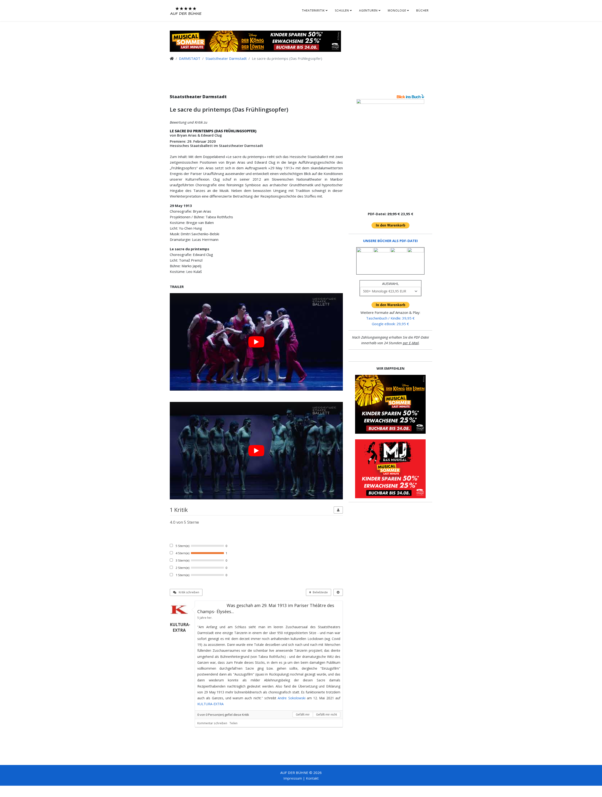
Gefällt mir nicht (326, 714)
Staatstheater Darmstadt (226, 58)
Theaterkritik (313, 10)
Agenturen (368, 10)
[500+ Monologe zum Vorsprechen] (390, 153)
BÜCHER (422, 10)
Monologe (397, 10)
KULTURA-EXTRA (210, 704)
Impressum (292, 778)
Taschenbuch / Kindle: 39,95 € (390, 318)
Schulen (342, 10)
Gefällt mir (303, 714)
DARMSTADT (189, 58)
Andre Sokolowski (291, 698)
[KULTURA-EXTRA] (181, 610)
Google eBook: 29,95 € (390, 323)
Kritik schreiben (188, 592)
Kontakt (312, 778)
